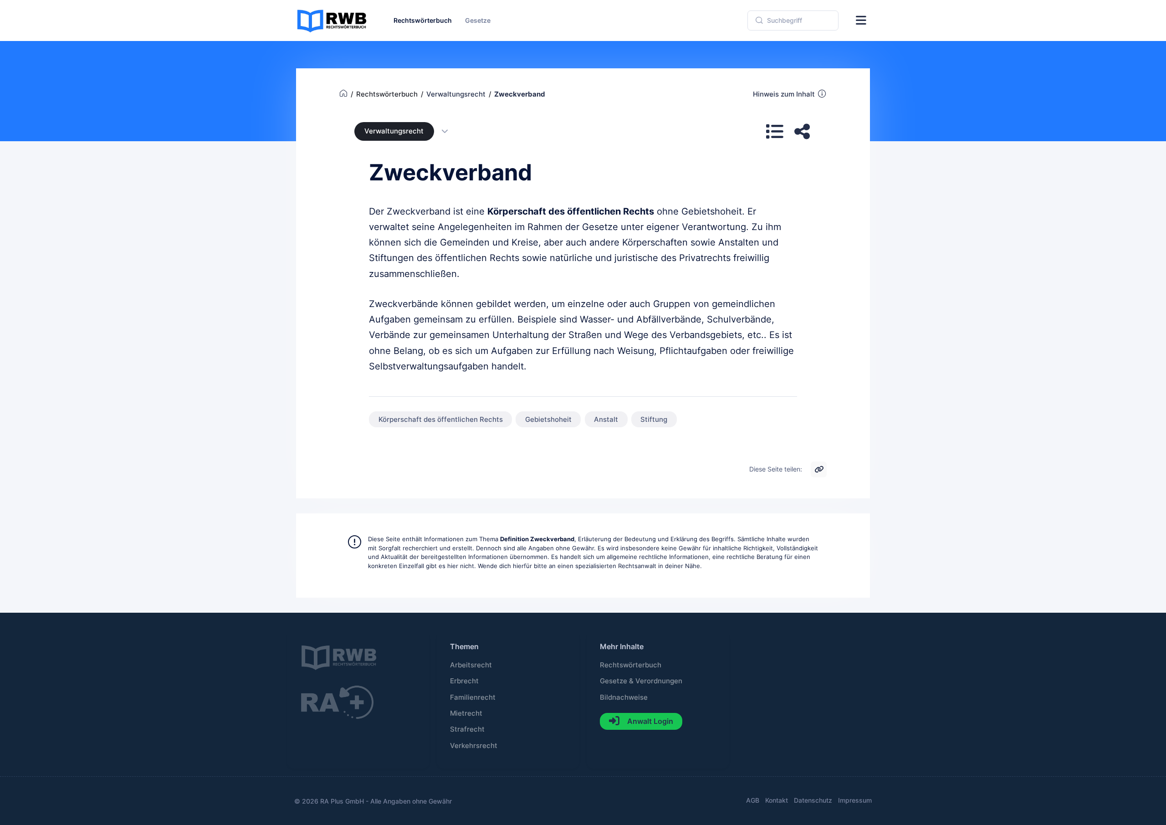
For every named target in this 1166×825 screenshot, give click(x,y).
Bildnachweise (624, 697)
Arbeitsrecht (471, 665)
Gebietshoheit (548, 419)
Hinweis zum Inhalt (784, 94)
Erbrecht (464, 681)
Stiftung (653, 419)
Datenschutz (813, 800)
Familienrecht (473, 697)
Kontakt (776, 800)
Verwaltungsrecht (394, 131)
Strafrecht (467, 729)
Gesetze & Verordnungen (641, 681)
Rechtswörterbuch (630, 665)
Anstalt (606, 419)
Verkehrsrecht (473, 746)
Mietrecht (466, 713)
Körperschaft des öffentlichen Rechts (440, 419)
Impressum (855, 800)
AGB (752, 800)
